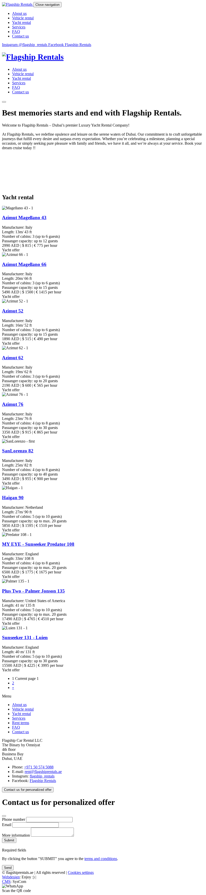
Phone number (14, 819)
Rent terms (20, 723)
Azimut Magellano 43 (24, 217)
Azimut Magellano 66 (24, 264)
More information (16, 835)
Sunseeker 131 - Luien (25, 637)
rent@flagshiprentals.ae (43, 771)
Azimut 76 (12, 404)
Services (18, 27)
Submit (9, 840)
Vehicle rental (23, 18)
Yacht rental (21, 22)
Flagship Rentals (43, 781)
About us (19, 13)
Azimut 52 (12, 311)
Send (8, 868)
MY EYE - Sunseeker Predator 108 (38, 544)
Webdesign (11, 877)
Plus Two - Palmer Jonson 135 (33, 591)
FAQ (16, 31)
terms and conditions (100, 859)
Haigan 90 (13, 497)
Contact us (20, 36)
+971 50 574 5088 (39, 767)
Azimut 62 (12, 357)
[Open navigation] (4, 102)
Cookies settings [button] (81, 872)
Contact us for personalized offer (28, 790)
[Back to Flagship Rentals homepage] (103, 57)
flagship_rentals (42, 776)
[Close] (4, 816)
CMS (6, 881)
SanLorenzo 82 (17, 450)
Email (6, 825)
